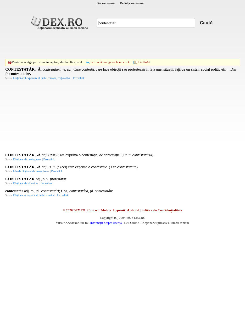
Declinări (144, 62)
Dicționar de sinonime (25, 183)
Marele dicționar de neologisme (31, 171)
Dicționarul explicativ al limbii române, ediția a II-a (41, 78)
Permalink (78, 78)
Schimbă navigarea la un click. (110, 62)
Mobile (106, 210)
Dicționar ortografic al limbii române (33, 195)
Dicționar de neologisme (27, 159)
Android (133, 210)
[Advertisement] (122, 44)
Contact (93, 210)
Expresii (119, 210)
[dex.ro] (60, 22)
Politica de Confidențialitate (161, 210)
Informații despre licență (106, 223)
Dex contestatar (106, 3)
